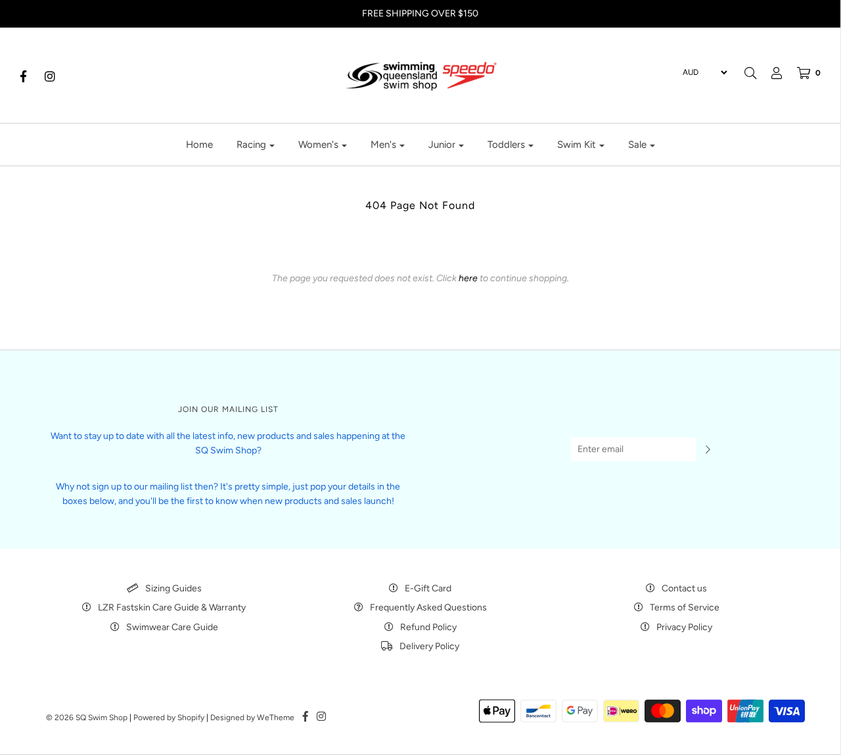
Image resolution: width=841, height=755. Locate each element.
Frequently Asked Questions (428, 607)
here (468, 278)
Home (199, 144)
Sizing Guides (173, 588)
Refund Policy (428, 627)
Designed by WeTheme (252, 717)
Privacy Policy (684, 627)
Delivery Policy (429, 646)
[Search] (750, 73)
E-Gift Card (428, 588)
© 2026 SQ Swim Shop (86, 717)
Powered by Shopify (168, 717)
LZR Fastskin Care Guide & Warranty (172, 607)
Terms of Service (684, 607)
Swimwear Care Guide (172, 627)
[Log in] (770, 73)
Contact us (684, 588)
